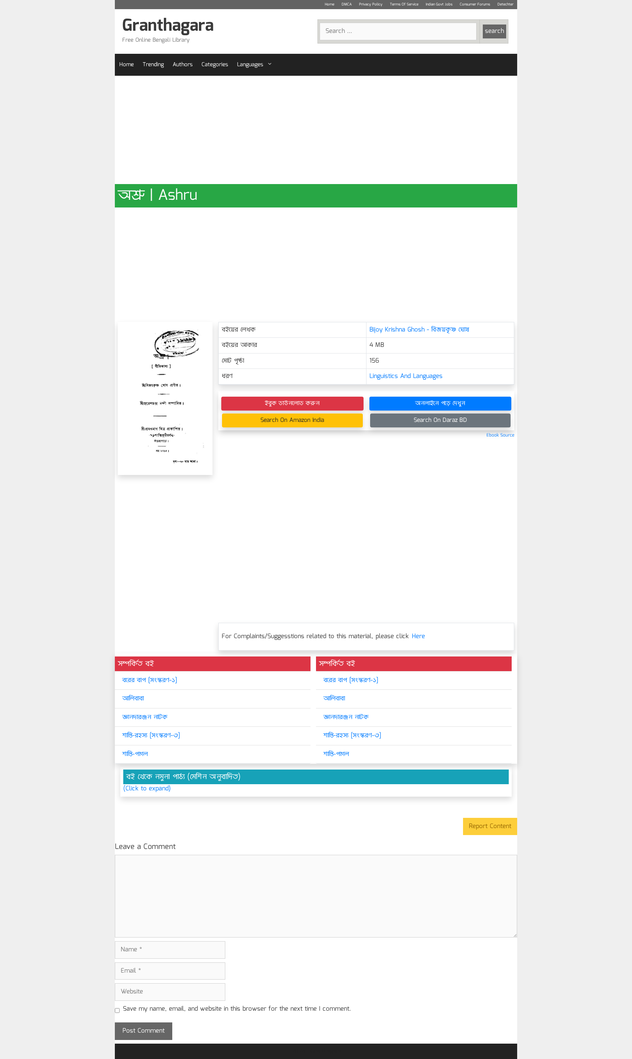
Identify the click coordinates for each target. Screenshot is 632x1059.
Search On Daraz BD (440, 420)
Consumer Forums (475, 4)
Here (418, 636)
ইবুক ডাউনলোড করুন (292, 403)
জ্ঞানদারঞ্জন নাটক (145, 717)
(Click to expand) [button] (147, 789)
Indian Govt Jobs (439, 4)
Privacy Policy (371, 4)
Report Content (490, 826)
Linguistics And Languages (406, 376)
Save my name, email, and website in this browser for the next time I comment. (237, 1009)
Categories (215, 64)
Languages (250, 64)
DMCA (347, 4)
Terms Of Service (404, 4)
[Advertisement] (316, 130)
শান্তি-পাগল (135, 754)
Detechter (505, 4)
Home (329, 4)
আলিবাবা (133, 699)
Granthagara (168, 26)
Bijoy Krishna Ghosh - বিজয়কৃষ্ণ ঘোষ (419, 330)
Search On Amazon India (292, 420)
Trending (153, 64)
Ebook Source (500, 435)
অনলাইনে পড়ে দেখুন (440, 403)
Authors (183, 64)
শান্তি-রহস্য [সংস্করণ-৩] (151, 736)
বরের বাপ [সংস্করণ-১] (149, 680)
